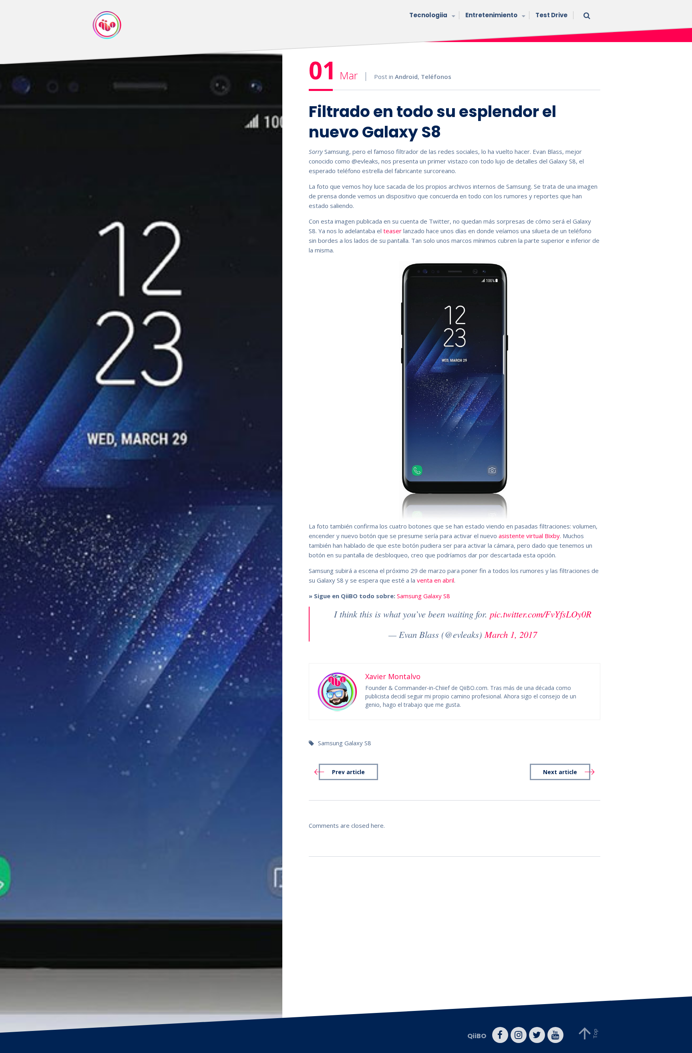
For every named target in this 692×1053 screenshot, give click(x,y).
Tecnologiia (428, 15)
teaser (392, 231)
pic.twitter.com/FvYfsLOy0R (540, 614)
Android (406, 77)
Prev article (348, 772)
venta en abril (435, 580)
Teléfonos (436, 77)
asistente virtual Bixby (529, 536)
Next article (560, 772)
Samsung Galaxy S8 (423, 596)
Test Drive (551, 15)
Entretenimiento (491, 15)
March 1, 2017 (511, 634)
